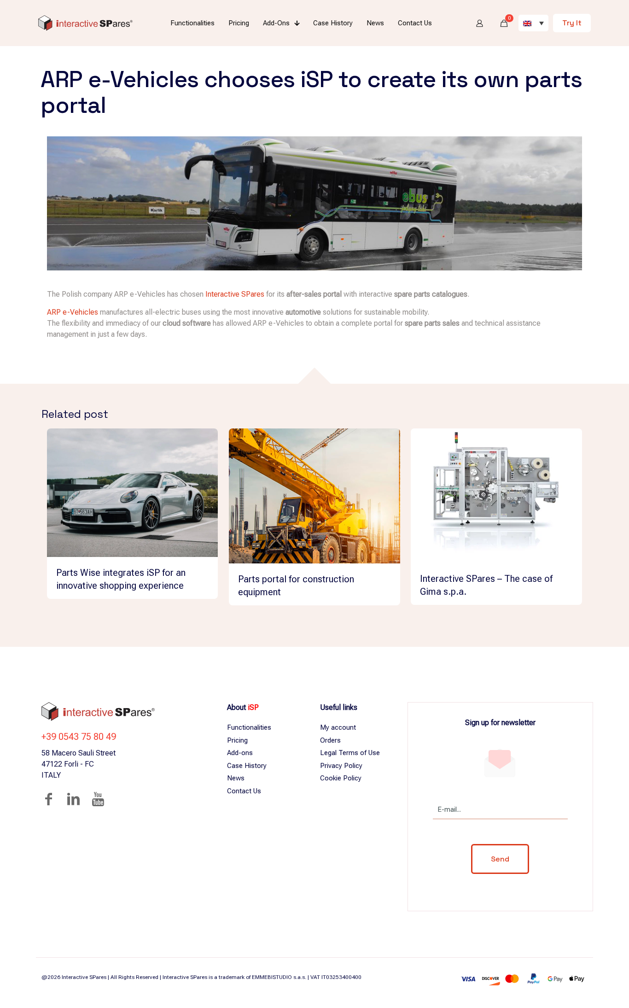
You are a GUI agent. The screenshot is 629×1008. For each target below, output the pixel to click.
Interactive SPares (234, 294)
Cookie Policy (340, 778)
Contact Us (244, 791)
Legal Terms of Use (350, 753)
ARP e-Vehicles (72, 312)
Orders (330, 740)
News (236, 778)
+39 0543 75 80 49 (78, 736)
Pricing (237, 740)
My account (338, 727)
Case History (247, 766)
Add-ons (240, 753)
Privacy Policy (341, 766)
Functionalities (249, 727)
